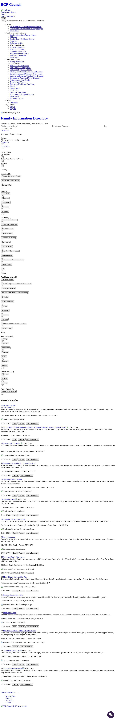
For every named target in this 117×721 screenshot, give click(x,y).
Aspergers (5, 310)
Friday (4, 356)
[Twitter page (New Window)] (16, 692)
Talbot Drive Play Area (11, 651)
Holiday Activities (16, 43)
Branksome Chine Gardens (12, 479)
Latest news (14, 57)
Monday (4, 339)
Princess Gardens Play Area (13, 595)
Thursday (5, 352)
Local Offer (5, 146)
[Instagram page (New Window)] (18, 692)
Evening (4, 383)
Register (13, 109)
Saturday (5, 361)
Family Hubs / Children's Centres (22, 39)
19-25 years (6, 202)
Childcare (13, 37)
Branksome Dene (8, 499)
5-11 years (5, 198)
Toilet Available (7, 246)
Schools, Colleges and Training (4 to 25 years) (26, 76)
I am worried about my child (20, 68)
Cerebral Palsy (7, 328)
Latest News (14, 31)
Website (21, 423)
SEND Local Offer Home (19, 66)
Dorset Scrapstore (8, 537)
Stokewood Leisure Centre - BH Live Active (19, 631)
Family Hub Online (14, 61)
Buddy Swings (6, 264)
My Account (10, 107)
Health (12, 86)
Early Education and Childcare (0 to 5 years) (26, 74)
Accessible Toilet (7, 229)
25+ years (5, 207)
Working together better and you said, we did (26, 72)
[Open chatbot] (110, 714)
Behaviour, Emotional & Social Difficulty (15, 293)
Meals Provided (7, 255)
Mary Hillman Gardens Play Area (15, 577)
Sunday (4, 365)
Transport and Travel (17, 82)
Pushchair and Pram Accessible (12, 260)
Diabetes (5, 319)
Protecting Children (17, 49)
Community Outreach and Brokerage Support (26, 29)
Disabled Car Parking (9, 238)
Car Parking (6, 242)
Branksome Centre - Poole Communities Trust (19, 463)
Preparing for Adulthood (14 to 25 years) (24, 78)
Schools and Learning (18, 51)
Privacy (8, 702)
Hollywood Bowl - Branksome (13, 557)
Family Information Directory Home (23, 35)
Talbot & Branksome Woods (11, 176)
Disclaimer (9, 700)
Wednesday (6, 348)
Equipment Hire (7, 233)
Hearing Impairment (8, 288)
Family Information (8, 692)
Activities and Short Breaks (20, 80)
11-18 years (5, 193)
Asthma (4, 306)
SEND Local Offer (24, 81)
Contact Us (11, 102)
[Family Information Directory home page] (14, 706)
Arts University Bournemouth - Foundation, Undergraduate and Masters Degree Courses (34, 427)
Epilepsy (5, 315)
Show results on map (8, 405)
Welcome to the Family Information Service (25, 27)
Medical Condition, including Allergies (14, 324)
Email (15, 423)
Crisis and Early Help (18, 92)
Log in (12, 107)
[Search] (106, 126)
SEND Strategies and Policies (21, 70)
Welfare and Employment (19, 53)
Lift (3, 269)
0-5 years (5, 211)
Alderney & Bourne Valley (10, 180)
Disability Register (16, 98)
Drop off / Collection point (10, 251)
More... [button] (3, 273)
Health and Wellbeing (18, 55)
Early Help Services (17, 47)
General (24, 28)
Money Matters (15, 88)
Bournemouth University (11, 443)
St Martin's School (9, 613)
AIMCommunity (8, 407)
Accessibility (10, 696)
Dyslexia (5, 297)
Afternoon (5, 374)
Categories (5, 142)
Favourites (4, 130)
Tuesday (5, 343)
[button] (58, 134)
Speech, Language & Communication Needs (16, 284)
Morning (4, 378)
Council (11, 4)
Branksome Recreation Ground (13, 519)
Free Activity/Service (9, 391)
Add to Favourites (32, 423)
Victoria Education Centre (12, 668)
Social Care (14, 90)
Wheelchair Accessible (9, 224)
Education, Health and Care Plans (22, 84)
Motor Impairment (7, 301)
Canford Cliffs (6, 185)
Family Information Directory (20, 45)
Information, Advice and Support (22, 94)
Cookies (8, 698)
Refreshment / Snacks (9, 220)
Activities (13, 41)
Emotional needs (7, 279)
